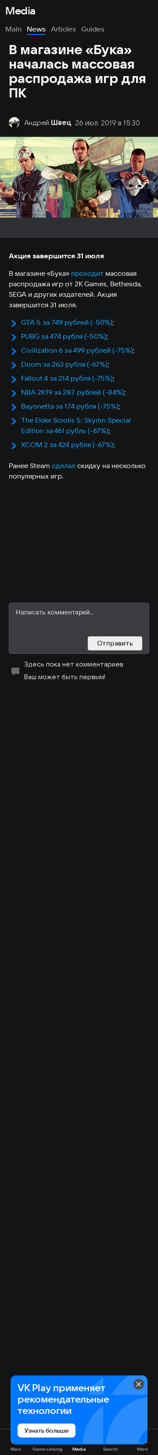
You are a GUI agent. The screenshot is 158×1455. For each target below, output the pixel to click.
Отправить (115, 643)
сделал (63, 465)
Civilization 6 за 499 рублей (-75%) (77, 350)
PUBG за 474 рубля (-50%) (63, 336)
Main (13, 28)
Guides (92, 28)
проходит (87, 273)
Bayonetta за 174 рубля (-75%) (69, 406)
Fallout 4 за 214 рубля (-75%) (67, 378)
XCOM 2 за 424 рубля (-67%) (67, 444)
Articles (63, 28)
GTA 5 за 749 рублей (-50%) (66, 322)
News (36, 28)
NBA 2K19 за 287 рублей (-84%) (72, 392)
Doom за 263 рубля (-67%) (64, 364)
